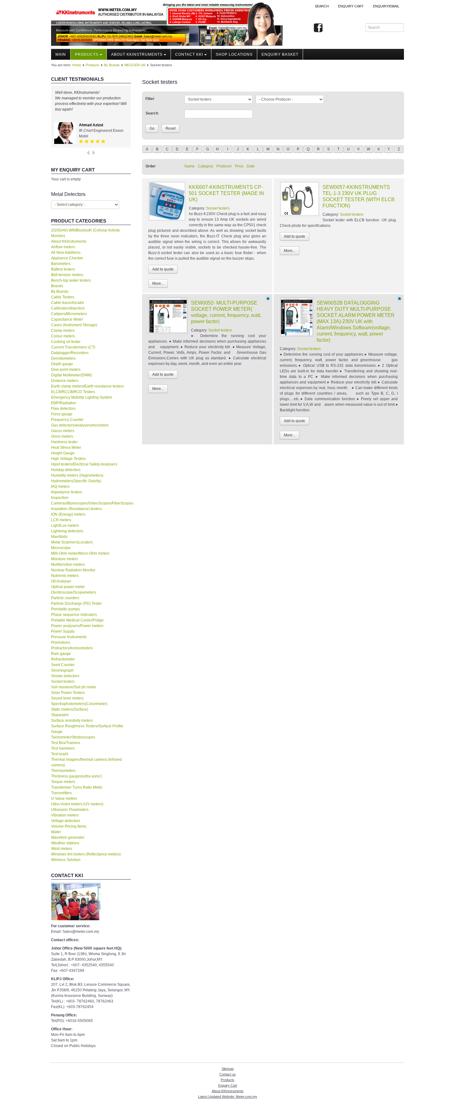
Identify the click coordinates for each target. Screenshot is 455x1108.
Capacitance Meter (67, 319)
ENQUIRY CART (351, 6)
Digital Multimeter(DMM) (71, 375)
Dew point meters (65, 369)
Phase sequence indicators (74, 614)
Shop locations (234, 54)
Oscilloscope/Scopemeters (73, 592)
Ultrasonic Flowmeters (70, 809)
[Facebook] (318, 28)
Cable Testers (62, 297)
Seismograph (62, 670)
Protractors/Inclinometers (72, 648)
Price (239, 166)
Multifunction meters (68, 564)
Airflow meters (63, 247)
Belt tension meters (67, 275)
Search (322, 6)
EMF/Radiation (63, 403)
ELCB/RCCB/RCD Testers (73, 392)
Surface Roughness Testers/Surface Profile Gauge (87, 729)
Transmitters (61, 793)
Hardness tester (64, 442)
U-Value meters (64, 798)
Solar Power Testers (68, 692)
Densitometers (63, 358)
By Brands (112, 65)
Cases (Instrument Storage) (74, 325)
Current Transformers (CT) (73, 347)
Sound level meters (67, 698)
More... (158, 283)
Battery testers (63, 269)
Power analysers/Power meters (77, 626)
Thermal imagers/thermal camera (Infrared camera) (86, 762)
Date (251, 166)
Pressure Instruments (69, 637)
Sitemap (228, 1069)
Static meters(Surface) (69, 709)
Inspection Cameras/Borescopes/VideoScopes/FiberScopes (91, 500)
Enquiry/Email (386, 6)
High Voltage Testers (68, 459)
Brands (57, 286)
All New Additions (65, 252)
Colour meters (63, 336)
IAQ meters (60, 486)
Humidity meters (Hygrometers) (77, 475)
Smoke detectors (65, 676)
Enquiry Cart (227, 1085)
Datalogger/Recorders (70, 353)
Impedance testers (66, 492)
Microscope (61, 548)
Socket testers (63, 681)
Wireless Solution (65, 860)
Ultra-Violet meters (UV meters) (77, 804)
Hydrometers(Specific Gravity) (76, 481)
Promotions (60, 642)
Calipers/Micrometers (69, 314)
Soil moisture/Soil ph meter (73, 687)
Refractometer (63, 659)
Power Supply (63, 631)
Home (76, 65)
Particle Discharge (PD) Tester (76, 603)
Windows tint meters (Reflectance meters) (86, 854)
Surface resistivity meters (72, 720)
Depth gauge (62, 364)
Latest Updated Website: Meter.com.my (227, 1096)
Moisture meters (64, 559)
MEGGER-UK (134, 65)
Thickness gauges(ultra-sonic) (76, 776)
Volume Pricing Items (68, 826)
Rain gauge (61, 653)
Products (86, 54)
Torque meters (63, 782)
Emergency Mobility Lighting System (81, 397)
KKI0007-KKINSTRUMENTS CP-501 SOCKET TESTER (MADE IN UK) (226, 193)
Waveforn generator (67, 837)
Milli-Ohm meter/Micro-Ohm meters (80, 553)
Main (60, 54)
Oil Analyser (61, 581)
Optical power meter (68, 587)
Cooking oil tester (65, 342)
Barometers (61, 264)
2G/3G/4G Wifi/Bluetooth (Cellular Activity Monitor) (85, 233)
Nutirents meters (65, 575)
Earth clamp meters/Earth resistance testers (87, 386)
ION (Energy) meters (68, 514)
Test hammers (63, 748)
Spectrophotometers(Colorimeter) (79, 704)
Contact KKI (189, 54)
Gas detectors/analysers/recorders (80, 425)
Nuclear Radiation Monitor (73, 570)
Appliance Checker (67, 258)
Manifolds (59, 537)
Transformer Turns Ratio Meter (76, 787)
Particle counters (65, 598)
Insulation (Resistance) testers (76, 509)
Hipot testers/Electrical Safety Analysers (84, 464)
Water (56, 832)
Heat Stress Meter (66, 447)
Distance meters (64, 381)
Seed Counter (63, 665)
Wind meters (61, 848)
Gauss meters (62, 431)
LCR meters (61, 520)
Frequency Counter (67, 420)
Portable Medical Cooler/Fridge (77, 620)
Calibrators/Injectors (68, 308)
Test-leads (59, 754)
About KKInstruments (136, 54)
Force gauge (61, 414)
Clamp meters (63, 330)
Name (189, 166)
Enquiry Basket (280, 54)
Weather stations (65, 843)
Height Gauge (63, 453)
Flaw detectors (63, 408)
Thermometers (63, 770)
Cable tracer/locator (67, 303)
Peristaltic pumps (65, 609)
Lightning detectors (67, 531)
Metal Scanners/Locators (72, 542)
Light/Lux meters (65, 525)
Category (205, 166)
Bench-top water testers (71, 280)
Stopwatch (60, 715)
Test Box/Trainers (65, 743)
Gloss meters (62, 436)
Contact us (227, 1074)
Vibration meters (65, 815)
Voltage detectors (65, 821)
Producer (224, 166)
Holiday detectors (65, 470)
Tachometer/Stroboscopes (73, 737)
